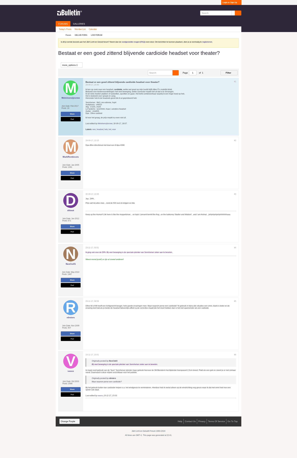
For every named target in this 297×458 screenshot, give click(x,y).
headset (100, 129)
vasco (100, 396)
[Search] (238, 13)
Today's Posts (65, 29)
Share (72, 114)
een (94, 129)
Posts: (64, 108)
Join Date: (66, 106)
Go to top (233, 421)
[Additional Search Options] (233, 13)
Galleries (79, 24)
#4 (235, 248)
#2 (235, 140)
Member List (80, 29)
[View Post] (119, 361)
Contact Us (190, 421)
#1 (235, 81)
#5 (235, 301)
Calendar (93, 29)
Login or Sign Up (230, 2)
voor (114, 129)
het (110, 129)
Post (72, 119)
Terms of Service (216, 421)
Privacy (201, 421)
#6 (235, 355)
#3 (235, 194)
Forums (63, 24)
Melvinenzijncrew (105, 123)
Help (180, 421)
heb (106, 129)
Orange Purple (68, 421)
